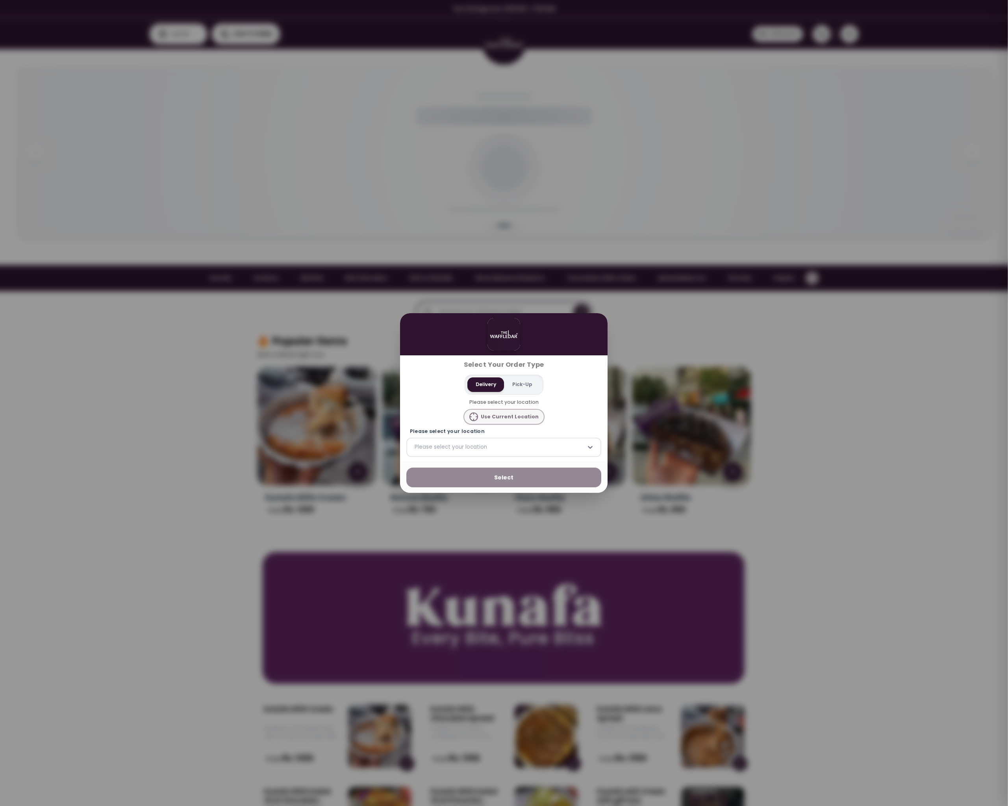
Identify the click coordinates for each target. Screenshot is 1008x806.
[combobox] (415, 447)
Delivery (486, 384)
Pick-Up (522, 384)
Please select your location (447, 431)
